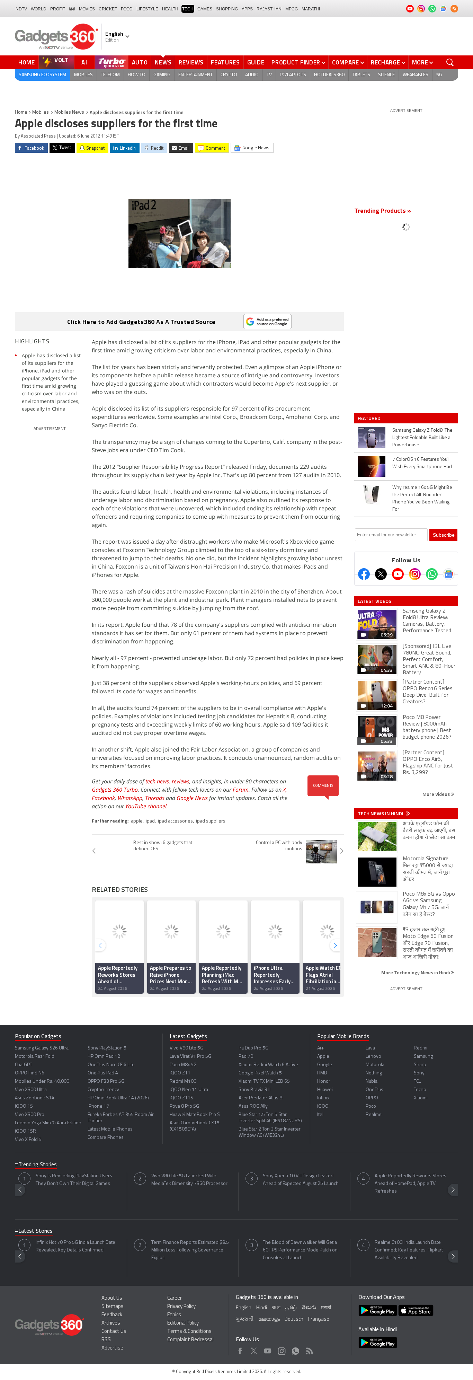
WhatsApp (130, 798)
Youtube (268, 1349)
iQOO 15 (24, 1106)
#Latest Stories (34, 1231)
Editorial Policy (183, 1323)
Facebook (103, 798)
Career (174, 1298)
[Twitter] (381, 574)
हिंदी (72, 9)
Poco (371, 1106)
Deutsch (294, 1319)
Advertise (112, 1348)
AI (84, 62)
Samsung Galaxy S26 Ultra (42, 1048)
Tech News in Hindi (381, 813)
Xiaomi (421, 1098)
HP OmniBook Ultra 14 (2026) (118, 1098)
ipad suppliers (210, 821)
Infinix (323, 1098)
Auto (140, 62)
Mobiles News (69, 112)
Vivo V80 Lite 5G (186, 1048)
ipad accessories (175, 821)
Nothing (374, 1073)
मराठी (326, 1308)
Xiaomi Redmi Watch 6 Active (268, 1064)
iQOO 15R (25, 1131)
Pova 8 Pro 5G (184, 1106)
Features (225, 62)
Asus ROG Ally (253, 1106)
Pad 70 (246, 1056)
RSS (106, 1340)
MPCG (291, 9)
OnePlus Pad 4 (103, 1073)
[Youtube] (398, 574)
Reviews (191, 62)
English (243, 1308)
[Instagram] (415, 574)
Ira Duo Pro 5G (253, 1048)
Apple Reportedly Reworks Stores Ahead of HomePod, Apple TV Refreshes (410, 1184)
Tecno (420, 1089)
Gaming (161, 75)
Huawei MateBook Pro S (195, 1114)
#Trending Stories (36, 1165)
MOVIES (87, 9)
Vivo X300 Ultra (31, 1089)
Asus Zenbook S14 (34, 1098)
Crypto (229, 75)
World (38, 9)
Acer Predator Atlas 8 (260, 1098)
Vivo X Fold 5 (28, 1139)
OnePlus (374, 1089)
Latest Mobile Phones (110, 1129)
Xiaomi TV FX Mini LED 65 (264, 1081)
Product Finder (295, 62)
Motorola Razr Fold (34, 1056)
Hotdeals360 (329, 75)
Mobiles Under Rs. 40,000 (42, 1081)
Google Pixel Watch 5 (260, 1073)
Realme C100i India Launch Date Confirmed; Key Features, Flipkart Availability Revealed (409, 1250)
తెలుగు (309, 1307)
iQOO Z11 (180, 1073)
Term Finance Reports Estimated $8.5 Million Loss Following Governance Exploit (190, 1250)
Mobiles (83, 75)
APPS (247, 9)
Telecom (110, 75)
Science (386, 75)
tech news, (158, 781)
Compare (345, 62)
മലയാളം (269, 1319)
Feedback (111, 1315)
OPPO (372, 1098)
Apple (323, 1056)
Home (26, 62)
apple (137, 821)
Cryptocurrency (103, 1089)
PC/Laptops (293, 75)
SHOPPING (227, 9)
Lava (370, 1048)
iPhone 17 (98, 1106)
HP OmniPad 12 (104, 1056)
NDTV (21, 9)
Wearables (415, 75)
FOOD (127, 9)
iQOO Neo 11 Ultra (189, 1089)
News (163, 62)
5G (439, 75)
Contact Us (113, 1331)
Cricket (108, 9)
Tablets (361, 75)
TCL (417, 1081)
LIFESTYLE (147, 9)
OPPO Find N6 (29, 1073)
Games (204, 9)
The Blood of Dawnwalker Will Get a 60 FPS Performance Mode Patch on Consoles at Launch (300, 1250)
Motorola (375, 1064)
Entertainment (195, 75)
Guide (256, 62)
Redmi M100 (183, 1081)
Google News (192, 798)
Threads (154, 798)
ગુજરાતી (244, 1319)
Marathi (311, 9)
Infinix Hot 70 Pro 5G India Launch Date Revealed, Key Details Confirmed (75, 1246)
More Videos (436, 794)
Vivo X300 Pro (29, 1114)
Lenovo (373, 1056)
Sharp (420, 1064)
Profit (57, 9)
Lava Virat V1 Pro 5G (190, 1056)
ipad (150, 821)
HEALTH (170, 9)
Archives (110, 1323)
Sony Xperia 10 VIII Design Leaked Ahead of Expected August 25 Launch (301, 1180)
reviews (180, 781)
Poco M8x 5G (183, 1064)
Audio (252, 75)
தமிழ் (291, 1308)
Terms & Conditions (189, 1331)
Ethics (174, 1315)
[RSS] (454, 8)
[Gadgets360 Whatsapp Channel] (432, 574)
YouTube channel (146, 806)
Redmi (420, 1048)
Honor (323, 1081)
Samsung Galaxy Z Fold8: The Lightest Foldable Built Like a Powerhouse (422, 438)
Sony (419, 1073)
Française (318, 1319)
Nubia (371, 1081)
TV (269, 75)
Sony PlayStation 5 (107, 1048)
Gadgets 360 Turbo (115, 789)
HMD (322, 1073)
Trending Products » (382, 211)
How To (136, 75)
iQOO (323, 1106)
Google (324, 1064)
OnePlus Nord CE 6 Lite (111, 1064)
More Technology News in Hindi (416, 972)
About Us (111, 1298)
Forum (241, 789)
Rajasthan (269, 9)
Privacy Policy (181, 1306)
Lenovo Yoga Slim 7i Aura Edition (48, 1123)
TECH (188, 9)
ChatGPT (23, 1064)
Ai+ (320, 1048)
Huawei (325, 1089)
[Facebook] (364, 574)
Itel (320, 1114)
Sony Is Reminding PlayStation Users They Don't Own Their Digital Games (74, 1180)
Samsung (423, 1056)
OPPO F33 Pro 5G (106, 1081)
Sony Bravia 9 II (254, 1089)
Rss (309, 1349)
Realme (374, 1114)
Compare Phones (106, 1137)
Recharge (385, 62)
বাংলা (276, 1308)
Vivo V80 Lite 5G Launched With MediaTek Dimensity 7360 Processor (189, 1180)
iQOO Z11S (181, 1098)
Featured (370, 418)
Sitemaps (112, 1306)
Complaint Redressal (190, 1340)
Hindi (261, 1308)
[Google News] (449, 574)
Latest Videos (374, 601)
